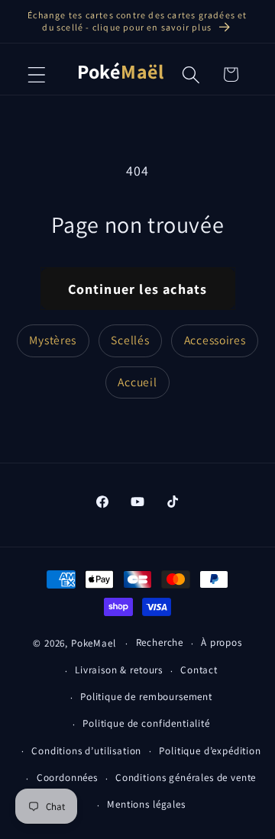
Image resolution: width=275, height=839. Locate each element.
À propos (221, 642)
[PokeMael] (120, 75)
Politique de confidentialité (146, 723)
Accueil (137, 381)
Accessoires (215, 339)
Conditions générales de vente (185, 777)
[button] (37, 74)
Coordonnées (67, 777)
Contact (199, 669)
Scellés (130, 339)
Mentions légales (146, 804)
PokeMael (93, 643)
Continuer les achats (138, 289)
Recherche (160, 642)
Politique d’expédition (209, 750)
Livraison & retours (119, 669)
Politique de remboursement (146, 696)
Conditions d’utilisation (86, 750)
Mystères (52, 339)
